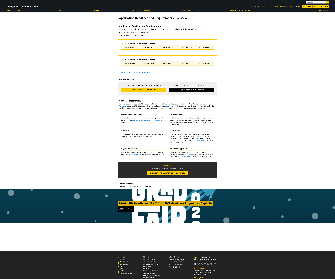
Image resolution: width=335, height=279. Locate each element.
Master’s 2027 (167, 63)
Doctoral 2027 (130, 63)
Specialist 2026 (148, 47)
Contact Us (318, 6)
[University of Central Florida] (20, 2)
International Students (199, 140)
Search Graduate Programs (143, 90)
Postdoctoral (284, 6)
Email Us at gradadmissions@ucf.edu (168, 173)
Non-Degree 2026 (205, 47)
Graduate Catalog (135, 154)
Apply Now (307, 6)
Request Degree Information (191, 90)
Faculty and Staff (295, 6)
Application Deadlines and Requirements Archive (135, 72)
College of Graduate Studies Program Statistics (147, 120)
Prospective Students (259, 6)
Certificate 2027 (186, 63)
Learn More (124, 208)
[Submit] (327, 2)
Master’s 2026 (167, 47)
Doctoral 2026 (130, 47)
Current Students (272, 6)
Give (326, 6)
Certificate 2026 (186, 47)
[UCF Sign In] (297, 2)
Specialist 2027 (148, 63)
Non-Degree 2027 (205, 63)
